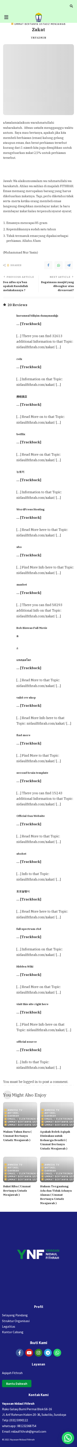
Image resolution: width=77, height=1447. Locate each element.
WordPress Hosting (30, 509)
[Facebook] (48, 265)
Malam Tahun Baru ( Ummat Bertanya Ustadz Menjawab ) (17, 1136)
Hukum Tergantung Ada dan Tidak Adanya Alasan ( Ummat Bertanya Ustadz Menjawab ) (56, 1194)
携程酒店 (21, 396)
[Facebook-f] (20, 1353)
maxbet (21, 584)
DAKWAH (13, 1116)
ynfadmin (38, 38)
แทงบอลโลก (23, 660)
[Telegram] (69, 265)
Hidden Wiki (24, 966)
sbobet (21, 854)
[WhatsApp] (58, 265)
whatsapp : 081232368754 (19, 1426)
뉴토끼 (20, 472)
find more (23, 735)
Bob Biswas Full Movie (31, 628)
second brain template (32, 773)
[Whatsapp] (57, 1353)
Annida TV (15, 1110)
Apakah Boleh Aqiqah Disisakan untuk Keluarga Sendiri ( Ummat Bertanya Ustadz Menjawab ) (55, 1140)
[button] (6, 17)
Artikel (13, 1113)
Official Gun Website (30, 816)
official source (26, 1041)
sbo (19, 547)
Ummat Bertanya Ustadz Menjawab (40, 24)
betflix (20, 434)
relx (19, 359)
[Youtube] (29, 1353)
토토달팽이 (23, 891)
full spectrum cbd (28, 929)
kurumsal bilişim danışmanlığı (37, 315)
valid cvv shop (26, 697)
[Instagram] (39, 1353)
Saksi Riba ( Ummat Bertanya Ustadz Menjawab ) (17, 1190)
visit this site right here (32, 1004)
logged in (30, 1082)
